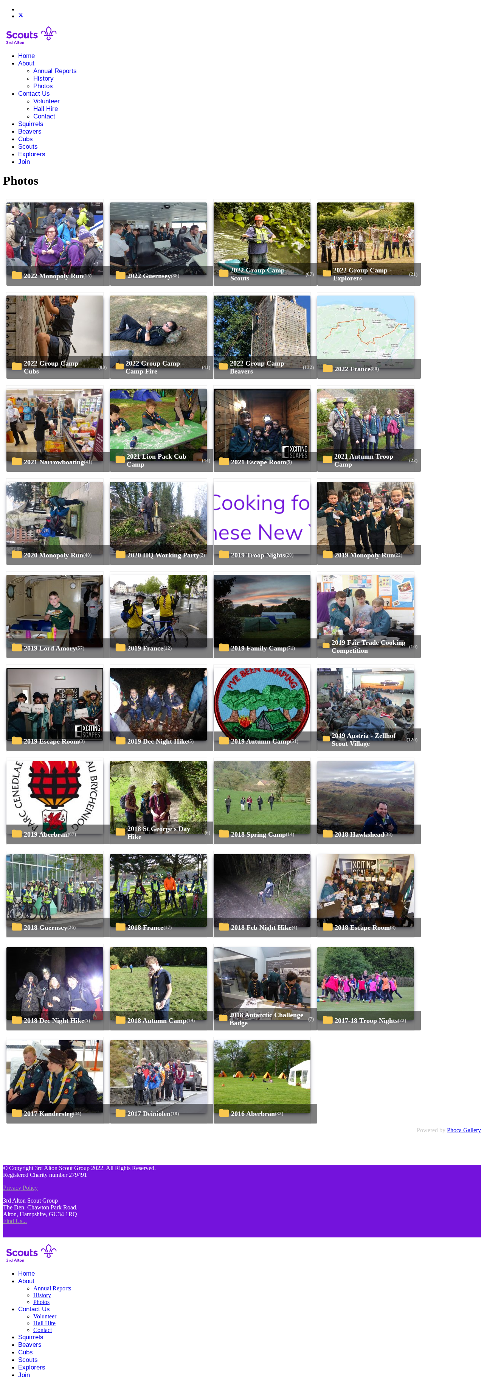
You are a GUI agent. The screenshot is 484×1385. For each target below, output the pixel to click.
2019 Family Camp (259, 648)
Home (26, 55)
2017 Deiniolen (149, 1113)
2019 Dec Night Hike (157, 741)
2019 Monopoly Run (364, 555)
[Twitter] (20, 16)
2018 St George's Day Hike (158, 832)
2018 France (145, 927)
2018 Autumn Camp (156, 1020)
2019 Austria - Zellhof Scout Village (364, 739)
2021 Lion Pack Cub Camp (156, 460)
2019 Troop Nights (258, 555)
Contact (44, 116)
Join (24, 161)
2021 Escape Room (258, 462)
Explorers (31, 154)
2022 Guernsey (149, 276)
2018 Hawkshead (359, 834)
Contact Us (34, 93)
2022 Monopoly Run (53, 276)
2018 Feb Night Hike (261, 927)
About (26, 63)
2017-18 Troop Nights (366, 1020)
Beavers (30, 131)
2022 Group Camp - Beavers (259, 367)
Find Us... (15, 1221)
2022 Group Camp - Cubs (53, 367)
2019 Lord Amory (50, 648)
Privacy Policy (20, 1187)
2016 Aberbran (253, 1113)
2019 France (145, 648)
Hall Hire (45, 108)
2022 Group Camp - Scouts (259, 274)
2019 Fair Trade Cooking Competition (368, 646)
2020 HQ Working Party (163, 555)
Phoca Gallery (464, 1130)
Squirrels (30, 124)
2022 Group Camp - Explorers (362, 274)
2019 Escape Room (51, 741)
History (43, 78)
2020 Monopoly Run (53, 555)
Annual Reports (55, 71)
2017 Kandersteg (48, 1113)
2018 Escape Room (362, 927)
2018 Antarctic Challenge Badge (266, 1019)
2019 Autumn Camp (260, 741)
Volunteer (46, 101)
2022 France (353, 369)
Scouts (28, 146)
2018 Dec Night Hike (54, 1020)
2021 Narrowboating (54, 462)
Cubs (25, 139)
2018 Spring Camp (258, 834)
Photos (43, 86)
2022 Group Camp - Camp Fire (155, 367)
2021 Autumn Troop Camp (363, 460)
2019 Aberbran (46, 834)
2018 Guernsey (45, 927)
